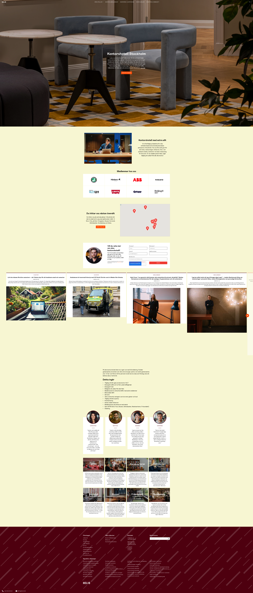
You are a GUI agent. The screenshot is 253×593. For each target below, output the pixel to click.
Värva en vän (86, 553)
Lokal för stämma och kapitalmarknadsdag (159, 567)
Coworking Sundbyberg (88, 570)
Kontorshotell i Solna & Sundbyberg (135, 574)
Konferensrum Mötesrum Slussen (113, 576)
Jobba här (85, 537)
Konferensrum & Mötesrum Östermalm (114, 574)
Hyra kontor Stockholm (110, 570)
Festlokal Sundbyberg (110, 561)
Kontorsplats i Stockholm (156, 561)
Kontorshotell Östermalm (133, 570)
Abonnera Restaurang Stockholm (90, 561)
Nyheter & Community (153, 2)
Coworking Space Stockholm (89, 565)
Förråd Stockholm (109, 565)
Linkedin (129, 549)
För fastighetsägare (88, 547)
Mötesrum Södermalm (155, 565)
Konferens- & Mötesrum (127, 2)
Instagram (129, 547)
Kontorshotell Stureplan (133, 566)
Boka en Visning (126, 72)
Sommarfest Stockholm (155, 570)
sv (249, 2)
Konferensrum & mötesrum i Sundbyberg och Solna (137, 562)
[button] (145, 207)
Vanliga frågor (86, 541)
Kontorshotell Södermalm (133, 568)
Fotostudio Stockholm (110, 563)
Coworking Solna (87, 568)
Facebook (129, 548)
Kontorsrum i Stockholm (155, 563)
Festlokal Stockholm (87, 576)
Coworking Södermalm (88, 567)
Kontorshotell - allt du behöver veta (135, 572)
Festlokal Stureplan (87, 574)
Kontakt (85, 539)
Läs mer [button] (143, 68)
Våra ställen (98, 2)
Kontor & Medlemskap (111, 2)
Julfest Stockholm (154, 574)
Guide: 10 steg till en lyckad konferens (114, 568)
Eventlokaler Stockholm (111, 541)
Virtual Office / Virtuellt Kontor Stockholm (159, 572)
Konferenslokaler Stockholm (134, 564)
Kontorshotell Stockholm (133, 576)
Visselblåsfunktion (87, 555)
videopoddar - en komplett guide (157, 576)
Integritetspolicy (87, 549)
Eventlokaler (140, 2)
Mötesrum (107, 539)
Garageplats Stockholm (110, 567)
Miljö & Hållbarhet (87, 551)
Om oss (85, 545)
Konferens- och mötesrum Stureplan (113, 572)
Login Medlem (86, 543)
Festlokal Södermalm (88, 572)
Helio (4, 2)
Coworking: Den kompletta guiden (91, 563)
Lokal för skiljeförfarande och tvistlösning (159, 568)
